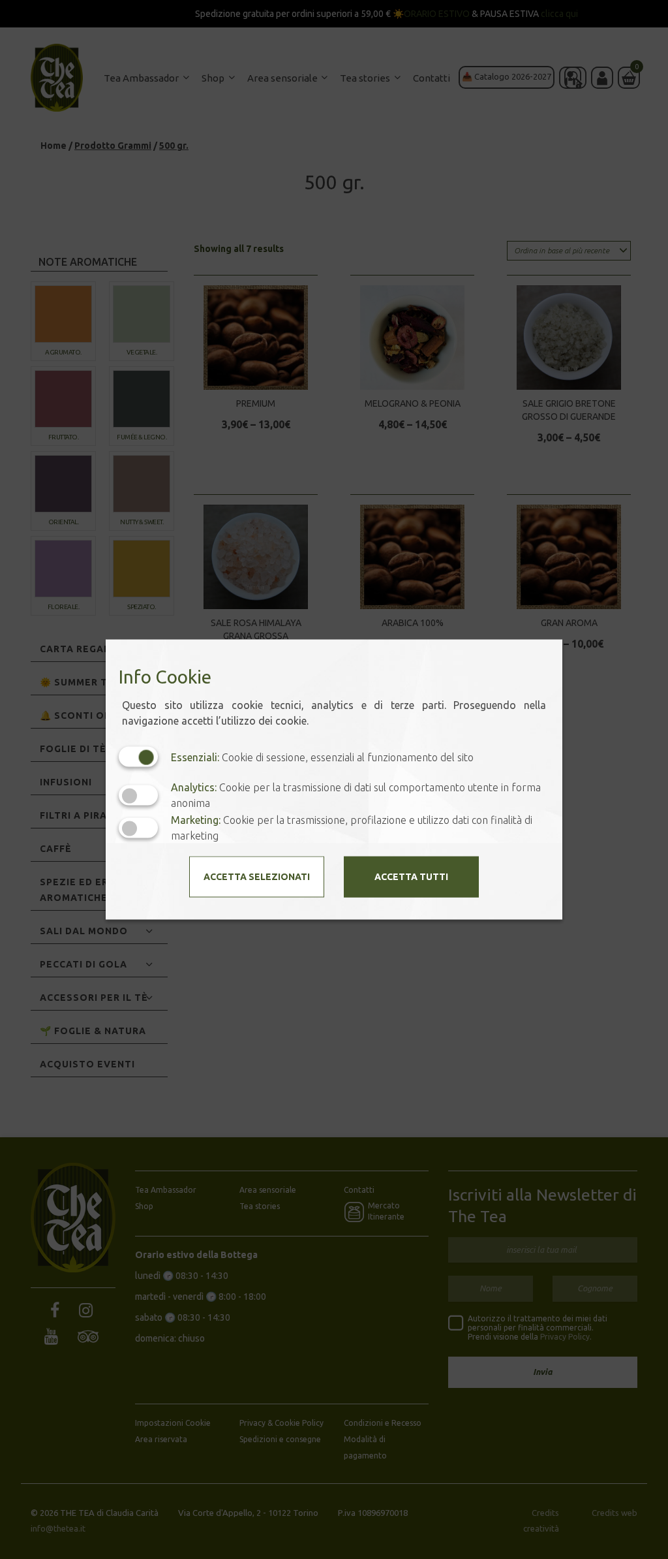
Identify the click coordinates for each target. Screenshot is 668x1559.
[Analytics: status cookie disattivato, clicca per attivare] (138, 795)
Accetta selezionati (257, 877)
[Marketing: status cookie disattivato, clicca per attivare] (138, 827)
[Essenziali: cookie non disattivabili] (138, 757)
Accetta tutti (411, 877)
